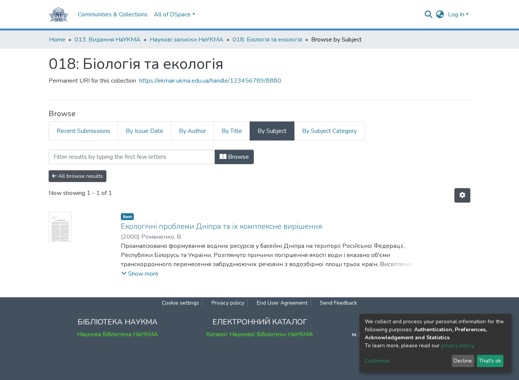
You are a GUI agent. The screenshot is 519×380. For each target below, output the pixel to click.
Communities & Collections (113, 14)
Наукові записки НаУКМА (186, 39)
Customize (377, 360)
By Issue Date (144, 131)
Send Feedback (338, 303)
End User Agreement (282, 303)
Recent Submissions (83, 131)
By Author (192, 131)
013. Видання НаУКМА (107, 39)
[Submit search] (429, 14)
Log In (456, 14)
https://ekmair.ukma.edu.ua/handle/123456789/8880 (210, 81)
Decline (463, 360)
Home (57, 39)
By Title (232, 131)
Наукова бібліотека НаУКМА (117, 334)
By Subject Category (329, 131)
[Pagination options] (462, 195)
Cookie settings (180, 303)
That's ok (490, 360)
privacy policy (457, 345)
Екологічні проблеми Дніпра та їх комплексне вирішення (221, 226)
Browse (237, 157)
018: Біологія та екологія (267, 39)
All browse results (80, 176)
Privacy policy (228, 303)
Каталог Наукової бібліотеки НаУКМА (259, 334)
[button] (440, 14)
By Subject (272, 131)
